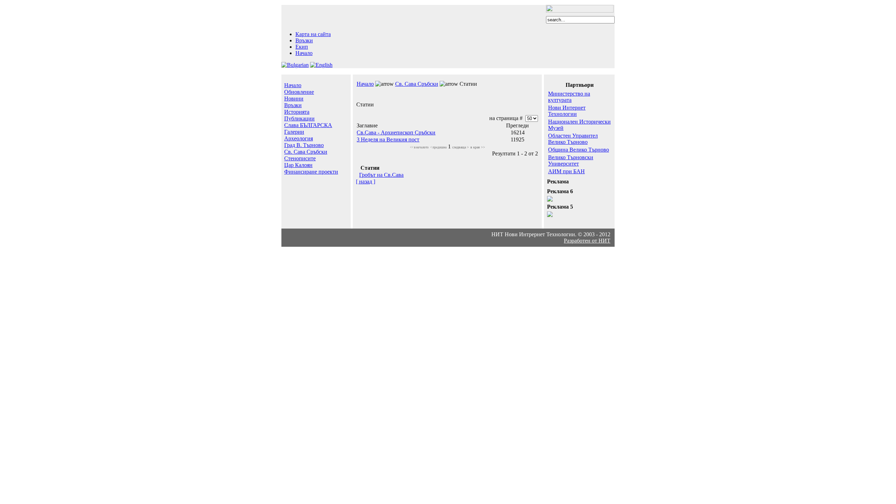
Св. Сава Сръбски (305, 152)
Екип (301, 47)
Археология (298, 138)
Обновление (299, 92)
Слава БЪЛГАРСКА (308, 125)
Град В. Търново (304, 145)
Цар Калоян (298, 165)
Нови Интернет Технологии (567, 111)
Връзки (304, 40)
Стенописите (300, 158)
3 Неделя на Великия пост (388, 139)
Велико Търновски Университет (570, 160)
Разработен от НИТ (587, 241)
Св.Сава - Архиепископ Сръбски (396, 132)
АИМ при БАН (566, 171)
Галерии (294, 132)
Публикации (299, 118)
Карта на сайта (313, 34)
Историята (296, 112)
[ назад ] (365, 181)
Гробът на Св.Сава (381, 175)
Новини (293, 99)
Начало (304, 53)
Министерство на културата (569, 97)
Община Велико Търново (578, 150)
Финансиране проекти (311, 172)
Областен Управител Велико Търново (573, 139)
